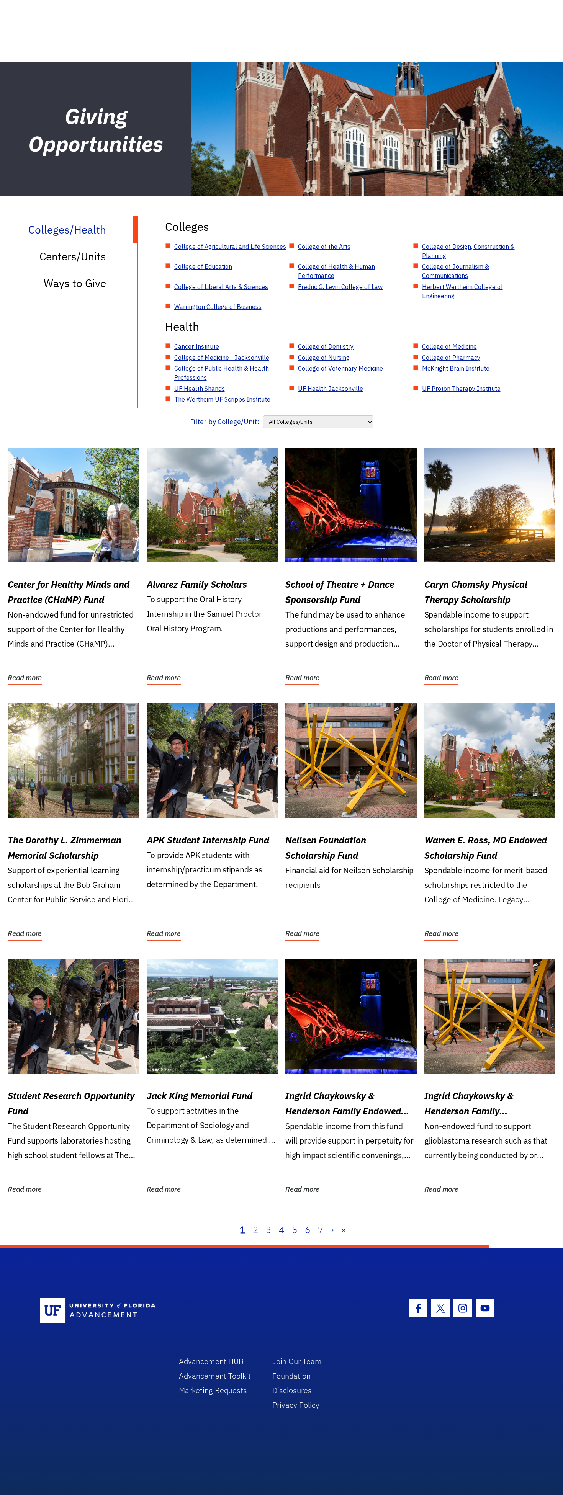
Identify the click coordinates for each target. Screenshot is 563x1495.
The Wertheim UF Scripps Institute (222, 399)
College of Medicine (449, 346)
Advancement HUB (211, 1361)
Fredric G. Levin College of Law (340, 287)
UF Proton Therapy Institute (461, 388)
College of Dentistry (326, 346)
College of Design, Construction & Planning (468, 251)
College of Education (203, 266)
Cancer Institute (196, 346)
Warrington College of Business (218, 306)
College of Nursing (324, 357)
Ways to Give (75, 283)
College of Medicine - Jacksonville (221, 357)
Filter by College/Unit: (224, 421)
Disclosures (292, 1390)
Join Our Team (297, 1361)
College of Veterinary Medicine (340, 368)
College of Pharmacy (451, 357)
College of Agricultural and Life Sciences (230, 246)
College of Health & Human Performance (336, 271)
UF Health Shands (199, 388)
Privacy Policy (295, 1405)
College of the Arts (324, 246)
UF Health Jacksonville (330, 388)
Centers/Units (72, 256)
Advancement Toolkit (215, 1376)
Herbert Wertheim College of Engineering (462, 291)
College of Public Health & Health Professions (221, 372)
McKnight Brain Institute (455, 368)
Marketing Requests (213, 1390)
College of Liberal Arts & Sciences (221, 287)
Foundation (291, 1376)
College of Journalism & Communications (455, 271)
